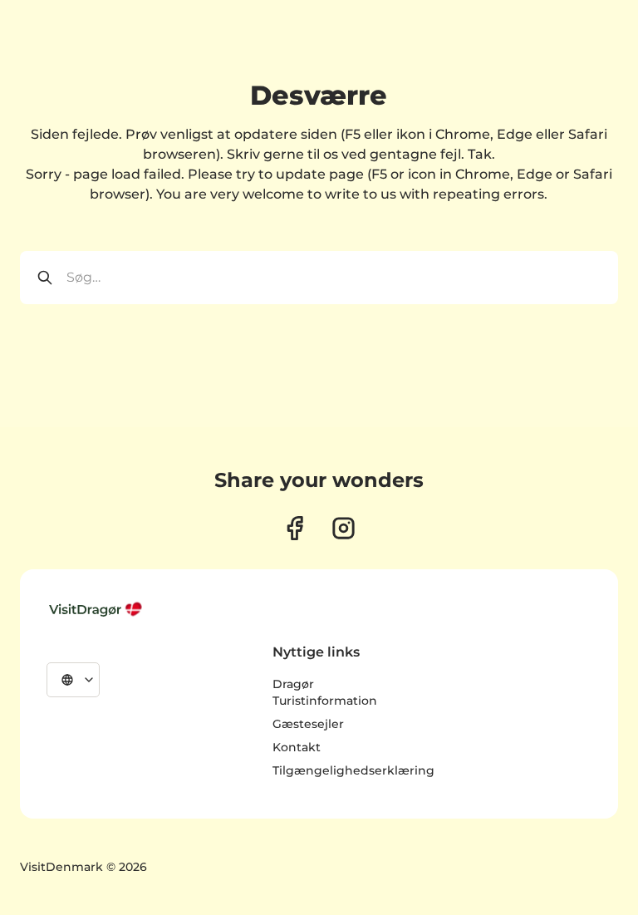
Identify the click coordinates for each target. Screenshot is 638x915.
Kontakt (296, 747)
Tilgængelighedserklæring (353, 770)
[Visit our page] (294, 528)
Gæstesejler (308, 723)
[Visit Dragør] (97, 609)
